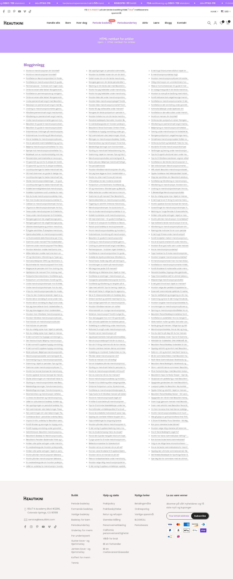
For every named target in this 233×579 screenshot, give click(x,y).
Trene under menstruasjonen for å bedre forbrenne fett (48, 211)
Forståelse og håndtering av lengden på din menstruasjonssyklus (116, 284)
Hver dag (81, 22)
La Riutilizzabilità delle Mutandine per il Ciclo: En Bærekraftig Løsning (54, 238)
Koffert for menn (80, 557)
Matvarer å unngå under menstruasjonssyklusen (109, 329)
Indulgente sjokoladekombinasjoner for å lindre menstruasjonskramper (118, 280)
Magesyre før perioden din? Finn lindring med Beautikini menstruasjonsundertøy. (59, 268)
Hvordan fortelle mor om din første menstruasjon (109, 116)
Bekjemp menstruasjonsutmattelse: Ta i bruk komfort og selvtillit (52, 147)
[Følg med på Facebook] (3, 11)
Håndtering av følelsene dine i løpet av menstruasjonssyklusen (115, 272)
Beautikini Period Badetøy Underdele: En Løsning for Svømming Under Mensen (183, 344)
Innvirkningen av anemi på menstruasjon (106, 265)
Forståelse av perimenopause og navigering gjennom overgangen (53, 93)
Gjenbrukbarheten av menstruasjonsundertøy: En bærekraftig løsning (55, 234)
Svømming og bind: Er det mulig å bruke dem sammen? (174, 299)
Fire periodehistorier (97, 166)
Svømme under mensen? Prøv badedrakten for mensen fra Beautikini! (55, 242)
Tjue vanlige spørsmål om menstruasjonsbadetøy (109, 303)
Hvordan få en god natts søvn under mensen (169, 245)
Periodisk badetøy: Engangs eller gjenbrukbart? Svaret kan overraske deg (181, 272)
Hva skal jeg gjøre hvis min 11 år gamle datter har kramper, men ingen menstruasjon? (124, 318)
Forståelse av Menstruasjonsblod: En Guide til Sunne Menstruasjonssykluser (57, 78)
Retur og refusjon (112, 514)
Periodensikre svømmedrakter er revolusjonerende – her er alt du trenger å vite (58, 158)
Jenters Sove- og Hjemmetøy (80, 550)
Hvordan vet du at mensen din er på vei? (105, 447)
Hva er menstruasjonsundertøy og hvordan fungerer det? (112, 379)
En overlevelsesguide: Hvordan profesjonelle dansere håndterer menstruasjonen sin (60, 447)
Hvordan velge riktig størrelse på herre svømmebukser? (174, 428)
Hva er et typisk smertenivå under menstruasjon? (171, 242)
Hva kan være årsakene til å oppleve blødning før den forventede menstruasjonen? (123, 451)
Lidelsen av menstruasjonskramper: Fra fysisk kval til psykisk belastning (56, 204)
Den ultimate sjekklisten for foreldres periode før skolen (111, 322)
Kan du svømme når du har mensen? (104, 375)
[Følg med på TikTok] (30, 11)
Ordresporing (142, 509)
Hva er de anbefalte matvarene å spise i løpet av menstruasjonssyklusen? (119, 413)
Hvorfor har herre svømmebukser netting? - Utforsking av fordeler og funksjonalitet (185, 436)
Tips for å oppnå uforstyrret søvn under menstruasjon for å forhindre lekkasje (183, 154)
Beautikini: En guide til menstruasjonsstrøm (44, 128)
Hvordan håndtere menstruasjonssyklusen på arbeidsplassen (52, 318)
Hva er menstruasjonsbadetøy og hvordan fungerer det (112, 230)
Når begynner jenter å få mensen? (103, 268)
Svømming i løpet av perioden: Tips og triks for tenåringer (50, 363)
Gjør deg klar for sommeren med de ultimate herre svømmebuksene (179, 458)
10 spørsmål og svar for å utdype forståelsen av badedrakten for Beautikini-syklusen (61, 166)
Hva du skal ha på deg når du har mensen (169, 333)
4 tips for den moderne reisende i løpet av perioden (47, 295)
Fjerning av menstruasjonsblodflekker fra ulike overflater (174, 310)
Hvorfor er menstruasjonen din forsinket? (42, 71)
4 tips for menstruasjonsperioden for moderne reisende (49, 291)
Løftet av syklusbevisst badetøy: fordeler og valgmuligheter (50, 401)
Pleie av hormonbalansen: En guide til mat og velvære (173, 86)
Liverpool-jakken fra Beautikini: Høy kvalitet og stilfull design (176, 386)
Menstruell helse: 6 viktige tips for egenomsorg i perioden (112, 291)
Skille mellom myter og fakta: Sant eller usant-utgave (173, 322)
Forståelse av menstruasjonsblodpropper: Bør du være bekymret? (116, 390)
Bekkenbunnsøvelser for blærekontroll (104, 443)
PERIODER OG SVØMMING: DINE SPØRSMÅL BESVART (171, 341)
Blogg (168, 22)
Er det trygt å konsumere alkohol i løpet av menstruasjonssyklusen (178, 71)
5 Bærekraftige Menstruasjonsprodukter (167, 192)
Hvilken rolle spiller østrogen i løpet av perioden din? (47, 451)
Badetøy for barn (80, 519)
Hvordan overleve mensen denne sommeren (107, 348)
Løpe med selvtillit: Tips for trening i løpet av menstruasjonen (114, 287)
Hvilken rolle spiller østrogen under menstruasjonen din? (49, 443)
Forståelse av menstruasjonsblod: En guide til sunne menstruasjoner (117, 253)
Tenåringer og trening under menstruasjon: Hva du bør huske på (178, 150)
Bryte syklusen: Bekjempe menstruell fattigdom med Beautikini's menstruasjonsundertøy (125, 162)
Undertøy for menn (82, 530)
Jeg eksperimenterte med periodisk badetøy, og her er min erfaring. (116, 337)
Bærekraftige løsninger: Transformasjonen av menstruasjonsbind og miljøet (57, 390)
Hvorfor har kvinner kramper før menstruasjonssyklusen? (49, 371)
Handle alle (53, 22)
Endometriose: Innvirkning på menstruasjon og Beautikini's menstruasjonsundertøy (123, 234)
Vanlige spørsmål (144, 514)
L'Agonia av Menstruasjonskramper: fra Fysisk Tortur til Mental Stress (54, 207)
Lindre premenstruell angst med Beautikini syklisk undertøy (50, 101)
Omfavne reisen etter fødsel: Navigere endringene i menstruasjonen (54, 90)
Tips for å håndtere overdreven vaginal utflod (169, 158)
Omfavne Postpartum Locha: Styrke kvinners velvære (110, 386)
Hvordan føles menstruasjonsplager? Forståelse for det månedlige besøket (119, 101)
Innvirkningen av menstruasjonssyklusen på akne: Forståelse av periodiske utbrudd (186, 306)
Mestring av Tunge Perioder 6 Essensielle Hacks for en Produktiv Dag (179, 211)
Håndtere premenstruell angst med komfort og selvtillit (49, 112)
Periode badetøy (103, 22)
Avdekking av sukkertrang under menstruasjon (108, 325)
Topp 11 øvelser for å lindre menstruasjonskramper (171, 253)
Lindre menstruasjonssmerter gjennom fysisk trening (48, 120)
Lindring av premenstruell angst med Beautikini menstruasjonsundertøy (119, 245)
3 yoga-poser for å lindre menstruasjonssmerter (109, 439)
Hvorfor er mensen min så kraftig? (102, 360)
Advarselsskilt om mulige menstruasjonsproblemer (110, 310)
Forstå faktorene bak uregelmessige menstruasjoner (172, 97)
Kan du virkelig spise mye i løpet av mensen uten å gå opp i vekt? (53, 333)
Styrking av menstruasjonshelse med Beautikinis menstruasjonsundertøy (56, 382)
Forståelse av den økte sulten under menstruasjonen (173, 112)
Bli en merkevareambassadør (116, 550)
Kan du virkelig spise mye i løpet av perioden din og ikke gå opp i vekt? (55, 329)
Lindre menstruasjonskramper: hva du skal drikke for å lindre (51, 287)
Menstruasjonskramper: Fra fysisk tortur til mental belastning (114, 207)
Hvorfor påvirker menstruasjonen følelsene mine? (46, 455)
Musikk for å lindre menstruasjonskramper (168, 147)
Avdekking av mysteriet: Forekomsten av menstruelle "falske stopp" (116, 352)
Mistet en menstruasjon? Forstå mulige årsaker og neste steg (114, 314)
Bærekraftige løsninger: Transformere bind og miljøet (48, 386)
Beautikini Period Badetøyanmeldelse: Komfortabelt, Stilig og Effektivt (179, 314)
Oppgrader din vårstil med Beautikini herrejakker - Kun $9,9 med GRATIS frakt (183, 398)
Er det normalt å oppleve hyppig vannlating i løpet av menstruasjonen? (55, 348)
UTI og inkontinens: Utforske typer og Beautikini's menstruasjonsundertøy (119, 188)
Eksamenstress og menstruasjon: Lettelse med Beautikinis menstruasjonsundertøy (60, 394)
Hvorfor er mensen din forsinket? (164, 116)
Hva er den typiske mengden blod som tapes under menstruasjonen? (117, 436)
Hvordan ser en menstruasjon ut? (102, 333)
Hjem (100, 42)
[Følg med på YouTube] (19, 11)
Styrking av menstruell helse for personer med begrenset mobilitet (116, 367)
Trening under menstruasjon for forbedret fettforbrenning (174, 131)
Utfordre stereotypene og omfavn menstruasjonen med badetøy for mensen (57, 226)
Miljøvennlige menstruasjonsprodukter (167, 280)
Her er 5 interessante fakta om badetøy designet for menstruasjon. (116, 295)
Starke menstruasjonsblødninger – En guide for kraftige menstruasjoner (56, 181)
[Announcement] (75, 3)
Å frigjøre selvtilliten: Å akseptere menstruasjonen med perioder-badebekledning (59, 230)
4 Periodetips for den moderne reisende (105, 181)
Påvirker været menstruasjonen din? (104, 356)
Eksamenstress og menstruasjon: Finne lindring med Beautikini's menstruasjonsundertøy (126, 143)
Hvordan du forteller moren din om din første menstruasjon (113, 74)
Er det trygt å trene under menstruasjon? (168, 234)
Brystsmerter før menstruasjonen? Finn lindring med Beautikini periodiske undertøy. (60, 265)
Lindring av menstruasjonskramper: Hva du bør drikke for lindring (178, 188)
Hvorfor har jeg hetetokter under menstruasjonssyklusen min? (114, 90)
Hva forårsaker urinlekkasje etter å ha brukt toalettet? (110, 409)
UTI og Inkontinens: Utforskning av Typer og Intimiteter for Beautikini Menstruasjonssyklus (63, 257)
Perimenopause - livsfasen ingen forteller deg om (109, 249)
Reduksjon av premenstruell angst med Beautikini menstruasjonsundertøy (57, 105)
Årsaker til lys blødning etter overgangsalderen (108, 382)
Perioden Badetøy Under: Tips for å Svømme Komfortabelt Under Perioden (181, 337)
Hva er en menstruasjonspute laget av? (105, 398)
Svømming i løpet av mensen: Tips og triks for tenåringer (112, 154)
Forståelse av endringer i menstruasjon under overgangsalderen (115, 276)
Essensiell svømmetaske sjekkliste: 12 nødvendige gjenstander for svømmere (183, 291)
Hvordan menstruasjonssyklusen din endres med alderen (175, 78)
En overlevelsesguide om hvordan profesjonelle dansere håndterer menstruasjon (122, 124)
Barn (68, 22)
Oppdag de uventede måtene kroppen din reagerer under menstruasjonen (120, 417)
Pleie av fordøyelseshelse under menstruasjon (108, 458)
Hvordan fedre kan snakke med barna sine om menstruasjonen (52, 249)
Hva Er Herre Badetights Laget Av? (165, 432)
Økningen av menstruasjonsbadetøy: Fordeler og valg (111, 139)
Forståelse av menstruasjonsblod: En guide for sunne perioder (51, 82)
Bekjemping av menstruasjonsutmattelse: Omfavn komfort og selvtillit (180, 128)
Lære (156, 22)
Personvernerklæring (114, 525)
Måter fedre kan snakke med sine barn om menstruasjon (49, 253)
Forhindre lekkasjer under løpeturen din (167, 109)
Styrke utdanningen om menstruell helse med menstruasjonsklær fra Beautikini (59, 379)
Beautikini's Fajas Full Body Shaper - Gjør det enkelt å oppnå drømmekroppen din (184, 375)
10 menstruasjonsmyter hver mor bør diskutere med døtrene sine (178, 261)
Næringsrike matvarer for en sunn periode (168, 230)
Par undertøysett (80, 535)
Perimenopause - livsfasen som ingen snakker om (47, 86)
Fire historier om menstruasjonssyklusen (43, 322)
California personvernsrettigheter (116, 532)
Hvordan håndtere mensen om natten (104, 306)
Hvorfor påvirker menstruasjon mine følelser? (169, 219)
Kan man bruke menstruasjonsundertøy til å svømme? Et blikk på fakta (55, 200)
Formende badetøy (82, 509)
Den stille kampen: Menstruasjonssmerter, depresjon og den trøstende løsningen (184, 166)
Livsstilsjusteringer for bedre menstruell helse (45, 169)
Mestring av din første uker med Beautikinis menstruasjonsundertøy (117, 86)
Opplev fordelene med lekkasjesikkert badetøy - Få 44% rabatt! (176, 173)
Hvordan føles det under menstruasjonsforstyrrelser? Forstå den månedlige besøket (123, 97)
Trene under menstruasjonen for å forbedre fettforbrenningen (51, 215)
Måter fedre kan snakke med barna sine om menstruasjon (113, 192)
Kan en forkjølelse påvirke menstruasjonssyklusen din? (111, 363)
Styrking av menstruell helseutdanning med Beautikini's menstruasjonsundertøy (122, 150)
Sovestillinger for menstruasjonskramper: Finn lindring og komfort (178, 207)
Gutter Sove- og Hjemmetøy (80, 542)
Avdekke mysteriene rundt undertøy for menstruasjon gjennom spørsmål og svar (59, 192)
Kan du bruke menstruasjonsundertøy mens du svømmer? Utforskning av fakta (59, 196)
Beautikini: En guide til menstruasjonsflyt (106, 238)
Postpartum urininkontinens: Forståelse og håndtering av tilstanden (117, 185)
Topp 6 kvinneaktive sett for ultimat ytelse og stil (171, 276)
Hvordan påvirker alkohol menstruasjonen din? (108, 424)
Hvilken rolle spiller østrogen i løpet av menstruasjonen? (174, 215)
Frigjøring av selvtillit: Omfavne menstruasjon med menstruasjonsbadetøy (120, 204)
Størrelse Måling (111, 519)
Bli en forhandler (112, 544)
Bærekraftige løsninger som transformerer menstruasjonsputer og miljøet (119, 147)
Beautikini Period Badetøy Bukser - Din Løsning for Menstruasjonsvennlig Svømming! (186, 394)
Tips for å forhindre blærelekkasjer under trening (109, 405)
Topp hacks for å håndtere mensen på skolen (107, 394)
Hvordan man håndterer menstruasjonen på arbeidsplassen (51, 314)
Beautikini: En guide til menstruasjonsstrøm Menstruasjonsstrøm (53, 124)
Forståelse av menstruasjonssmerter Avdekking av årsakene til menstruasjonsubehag (187, 265)
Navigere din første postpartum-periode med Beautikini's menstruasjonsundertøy (123, 112)
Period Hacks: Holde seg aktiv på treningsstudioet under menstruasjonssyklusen (122, 261)
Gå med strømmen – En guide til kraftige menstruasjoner (112, 219)
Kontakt (181, 22)
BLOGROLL (140, 519)
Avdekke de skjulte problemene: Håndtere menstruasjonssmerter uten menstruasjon (124, 257)
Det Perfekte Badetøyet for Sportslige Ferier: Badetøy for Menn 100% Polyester (182, 455)
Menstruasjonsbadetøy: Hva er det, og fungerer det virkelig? (175, 329)
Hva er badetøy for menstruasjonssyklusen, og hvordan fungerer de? (54, 139)
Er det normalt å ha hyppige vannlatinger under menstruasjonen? (53, 337)
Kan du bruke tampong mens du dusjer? (105, 432)
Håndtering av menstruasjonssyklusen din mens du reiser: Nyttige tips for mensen (185, 226)
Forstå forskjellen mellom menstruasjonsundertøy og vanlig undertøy (180, 238)
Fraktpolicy (109, 503)
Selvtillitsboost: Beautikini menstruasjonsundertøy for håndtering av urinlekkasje (59, 432)
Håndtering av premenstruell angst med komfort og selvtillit (51, 116)
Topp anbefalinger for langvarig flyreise (105, 420)
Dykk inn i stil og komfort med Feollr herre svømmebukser (174, 352)
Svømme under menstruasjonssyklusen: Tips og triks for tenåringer (54, 367)
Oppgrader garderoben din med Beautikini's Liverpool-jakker (176, 382)
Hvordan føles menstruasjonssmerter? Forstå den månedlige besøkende (118, 105)
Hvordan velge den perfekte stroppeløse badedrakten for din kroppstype (180, 287)
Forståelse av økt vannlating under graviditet (170, 105)
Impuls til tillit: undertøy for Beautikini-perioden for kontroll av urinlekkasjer (57, 420)
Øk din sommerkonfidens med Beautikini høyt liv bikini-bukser (176, 356)
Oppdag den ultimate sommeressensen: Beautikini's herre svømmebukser (182, 451)
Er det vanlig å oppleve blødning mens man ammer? (111, 428)
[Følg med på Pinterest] (14, 11)
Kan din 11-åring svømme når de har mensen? (108, 344)
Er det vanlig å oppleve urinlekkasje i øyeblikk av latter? (111, 466)
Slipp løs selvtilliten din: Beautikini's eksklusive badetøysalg (175, 177)
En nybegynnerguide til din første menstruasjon (171, 90)
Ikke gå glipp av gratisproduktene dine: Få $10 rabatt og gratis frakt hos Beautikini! (185, 417)
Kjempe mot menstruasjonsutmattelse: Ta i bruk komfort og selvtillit (54, 150)
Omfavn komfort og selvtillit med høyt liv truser (108, 299)
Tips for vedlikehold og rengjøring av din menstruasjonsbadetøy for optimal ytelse (185, 295)
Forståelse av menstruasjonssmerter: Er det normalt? (173, 101)
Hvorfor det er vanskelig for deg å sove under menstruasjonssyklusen (54, 303)
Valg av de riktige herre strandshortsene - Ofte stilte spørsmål (177, 443)
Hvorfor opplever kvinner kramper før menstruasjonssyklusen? (51, 375)
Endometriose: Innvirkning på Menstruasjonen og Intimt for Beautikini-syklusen (59, 135)
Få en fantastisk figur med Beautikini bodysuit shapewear (175, 371)
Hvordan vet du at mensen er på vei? (104, 455)
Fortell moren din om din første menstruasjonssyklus (111, 78)
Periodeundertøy (127, 22)
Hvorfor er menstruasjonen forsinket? (41, 74)
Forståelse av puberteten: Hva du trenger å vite (170, 318)
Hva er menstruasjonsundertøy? (164, 249)
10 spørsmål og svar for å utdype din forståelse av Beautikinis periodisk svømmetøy (60, 162)
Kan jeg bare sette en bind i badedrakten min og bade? (49, 306)
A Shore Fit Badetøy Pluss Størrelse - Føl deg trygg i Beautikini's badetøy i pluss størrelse (187, 420)
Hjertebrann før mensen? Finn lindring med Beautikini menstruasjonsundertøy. (58, 272)
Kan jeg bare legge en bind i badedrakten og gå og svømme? (114, 173)
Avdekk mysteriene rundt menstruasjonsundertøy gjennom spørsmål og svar (121, 215)
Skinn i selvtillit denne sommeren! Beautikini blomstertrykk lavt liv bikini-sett (183, 367)
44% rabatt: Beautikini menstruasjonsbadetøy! (170, 169)
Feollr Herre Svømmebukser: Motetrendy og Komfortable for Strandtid (179, 360)
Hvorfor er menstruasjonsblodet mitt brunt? (107, 371)
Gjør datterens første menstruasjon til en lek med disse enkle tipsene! (180, 223)
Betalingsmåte (143, 503)
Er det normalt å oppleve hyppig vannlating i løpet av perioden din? (54, 344)
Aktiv (145, 22)
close (230, 3)
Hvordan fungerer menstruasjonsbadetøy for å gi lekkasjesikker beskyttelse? (182, 303)
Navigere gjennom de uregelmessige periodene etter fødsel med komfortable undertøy (62, 219)
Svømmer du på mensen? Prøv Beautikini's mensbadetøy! (112, 196)
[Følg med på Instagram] (9, 11)
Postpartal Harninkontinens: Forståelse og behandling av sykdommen (55, 276)
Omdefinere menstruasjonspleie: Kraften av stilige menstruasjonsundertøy (182, 139)
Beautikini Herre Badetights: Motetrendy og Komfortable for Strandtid (179, 363)
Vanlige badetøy (80, 514)
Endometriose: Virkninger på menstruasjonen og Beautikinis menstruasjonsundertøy (61, 131)
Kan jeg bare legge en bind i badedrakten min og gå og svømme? (53, 310)
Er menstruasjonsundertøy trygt (164, 74)
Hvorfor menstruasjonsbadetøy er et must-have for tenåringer (177, 413)
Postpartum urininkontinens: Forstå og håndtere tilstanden (50, 280)
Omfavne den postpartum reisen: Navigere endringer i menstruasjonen (180, 120)
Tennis (75, 562)
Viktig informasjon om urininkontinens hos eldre (171, 82)
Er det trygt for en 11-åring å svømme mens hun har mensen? (176, 200)
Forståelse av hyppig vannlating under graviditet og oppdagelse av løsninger (121, 131)
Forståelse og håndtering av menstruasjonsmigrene (173, 181)
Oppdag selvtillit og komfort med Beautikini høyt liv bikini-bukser (178, 348)
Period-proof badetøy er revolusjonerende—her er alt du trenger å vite (117, 226)
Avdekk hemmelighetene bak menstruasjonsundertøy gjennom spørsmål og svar (60, 188)
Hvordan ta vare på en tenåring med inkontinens (171, 93)
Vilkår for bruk (110, 538)
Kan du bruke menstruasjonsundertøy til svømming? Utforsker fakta (117, 211)
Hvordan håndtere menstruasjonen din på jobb (108, 169)
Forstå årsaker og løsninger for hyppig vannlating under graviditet (53, 424)
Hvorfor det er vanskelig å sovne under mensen (45, 299)
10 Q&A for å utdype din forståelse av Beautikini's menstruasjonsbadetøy (119, 223)
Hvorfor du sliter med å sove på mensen (105, 177)
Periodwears (141, 525)
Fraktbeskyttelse (112, 509)
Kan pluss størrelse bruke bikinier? (165, 424)
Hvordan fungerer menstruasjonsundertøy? (169, 257)
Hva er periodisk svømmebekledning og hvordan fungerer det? (52, 143)
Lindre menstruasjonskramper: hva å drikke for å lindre (48, 284)
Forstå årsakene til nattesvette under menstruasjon (172, 268)
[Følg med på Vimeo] (24, 11)
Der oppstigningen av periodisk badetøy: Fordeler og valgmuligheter (54, 405)
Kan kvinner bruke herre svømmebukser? (168, 439)
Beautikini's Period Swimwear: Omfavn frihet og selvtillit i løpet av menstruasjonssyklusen (126, 128)
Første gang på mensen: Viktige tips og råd (169, 325)
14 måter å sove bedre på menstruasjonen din (108, 401)
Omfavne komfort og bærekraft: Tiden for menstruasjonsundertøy (178, 143)
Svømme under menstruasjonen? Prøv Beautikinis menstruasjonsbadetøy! (57, 245)
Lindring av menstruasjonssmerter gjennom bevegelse (49, 109)
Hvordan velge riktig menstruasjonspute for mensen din (112, 462)
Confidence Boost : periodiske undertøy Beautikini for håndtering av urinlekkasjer (59, 417)
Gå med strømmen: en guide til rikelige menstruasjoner (49, 173)
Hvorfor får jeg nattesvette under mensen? (106, 109)
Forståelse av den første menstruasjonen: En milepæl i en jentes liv (179, 162)
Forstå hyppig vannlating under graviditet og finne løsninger (51, 428)
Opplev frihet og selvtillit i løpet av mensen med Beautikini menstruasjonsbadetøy (185, 390)
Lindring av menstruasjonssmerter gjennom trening (110, 242)
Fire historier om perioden (36, 325)
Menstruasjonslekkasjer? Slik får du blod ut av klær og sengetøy (115, 341)
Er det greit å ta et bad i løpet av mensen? (168, 284)
